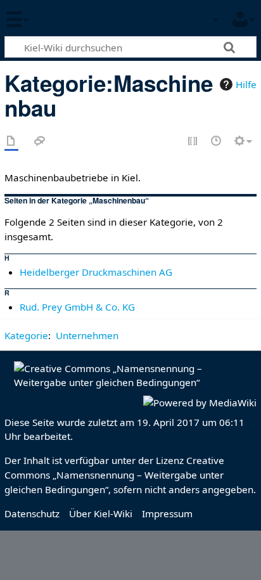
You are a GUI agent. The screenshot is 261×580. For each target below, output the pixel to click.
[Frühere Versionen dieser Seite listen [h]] (217, 141)
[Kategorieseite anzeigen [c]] (11, 141)
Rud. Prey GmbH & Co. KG (77, 306)
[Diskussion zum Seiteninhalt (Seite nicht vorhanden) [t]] (40, 141)
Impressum (167, 513)
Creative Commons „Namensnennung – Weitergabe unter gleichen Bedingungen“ (114, 475)
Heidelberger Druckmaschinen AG (96, 272)
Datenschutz (32, 513)
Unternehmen (87, 335)
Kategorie (26, 335)
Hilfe (246, 84)
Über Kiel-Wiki (100, 513)
